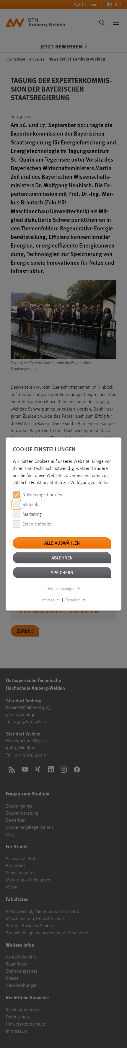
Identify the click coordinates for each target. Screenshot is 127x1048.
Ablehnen (62, 557)
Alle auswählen (62, 542)
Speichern (62, 572)
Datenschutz (75, 600)
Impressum (50, 600)
